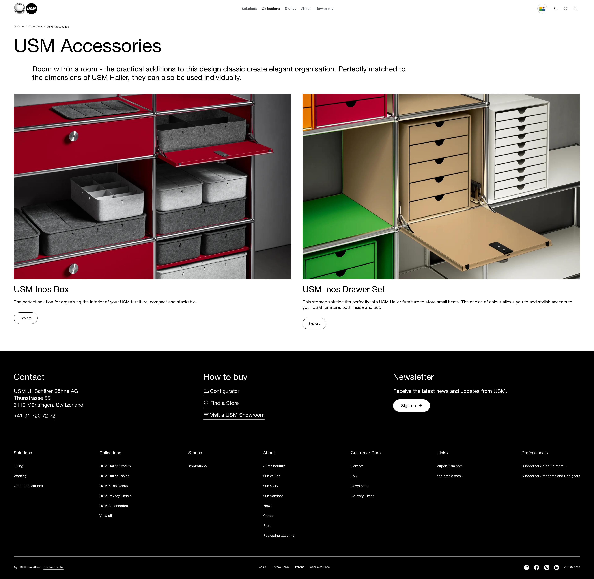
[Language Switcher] (565, 8)
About (305, 9)
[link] (28, 466)
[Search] (575, 8)
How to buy (324, 9)
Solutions (249, 9)
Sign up (408, 405)
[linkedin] (556, 567)
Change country (53, 567)
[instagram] (526, 567)
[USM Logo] (25, 9)
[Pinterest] (546, 567)
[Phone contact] (556, 8)
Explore (26, 318)
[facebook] (536, 567)
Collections (271, 9)
